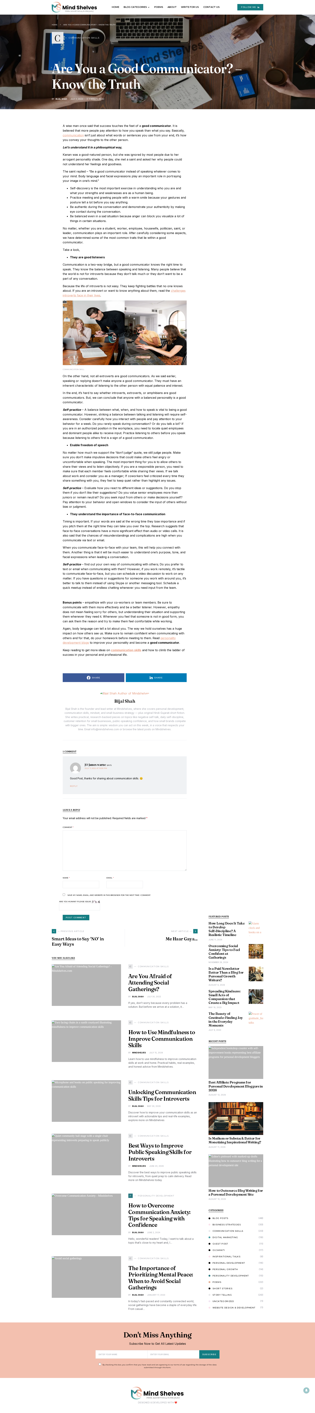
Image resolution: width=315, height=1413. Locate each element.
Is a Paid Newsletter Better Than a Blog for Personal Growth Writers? (226, 974)
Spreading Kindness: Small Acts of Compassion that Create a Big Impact (224, 997)
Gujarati (219, 1250)
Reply (74, 786)
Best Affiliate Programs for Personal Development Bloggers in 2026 (236, 1086)
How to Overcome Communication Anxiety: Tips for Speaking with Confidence (159, 1215)
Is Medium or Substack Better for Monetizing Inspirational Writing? (235, 1140)
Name (66, 878)
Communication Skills (228, 1231)
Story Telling (222, 1295)
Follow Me (248, 7)
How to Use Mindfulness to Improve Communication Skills (161, 1039)
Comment (68, 827)
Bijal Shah (61, 99)
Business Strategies (227, 1224)
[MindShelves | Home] (157, 1392)
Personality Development (231, 1275)
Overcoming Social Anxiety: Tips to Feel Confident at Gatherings (224, 952)
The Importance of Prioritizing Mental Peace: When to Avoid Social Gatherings (160, 1278)
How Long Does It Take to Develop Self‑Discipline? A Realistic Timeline (226, 929)
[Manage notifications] (306, 1390)
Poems (217, 1282)
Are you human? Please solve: (75, 901)
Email (110, 878)
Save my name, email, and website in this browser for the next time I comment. (109, 895)
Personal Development (229, 1263)
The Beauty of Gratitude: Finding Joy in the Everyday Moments (226, 1019)
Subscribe (209, 1354)
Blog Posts (220, 1218)
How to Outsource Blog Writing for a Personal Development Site (236, 1192)
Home (54, 25)
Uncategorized (223, 1301)
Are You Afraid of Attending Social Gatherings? (150, 983)
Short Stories (222, 1288)
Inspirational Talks (226, 1256)
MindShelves (139, 1053)
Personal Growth (225, 1269)
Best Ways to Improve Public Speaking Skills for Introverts (160, 1152)
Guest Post (220, 1243)
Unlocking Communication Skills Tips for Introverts (162, 1095)
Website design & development (234, 1307)
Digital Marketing (225, 1237)
